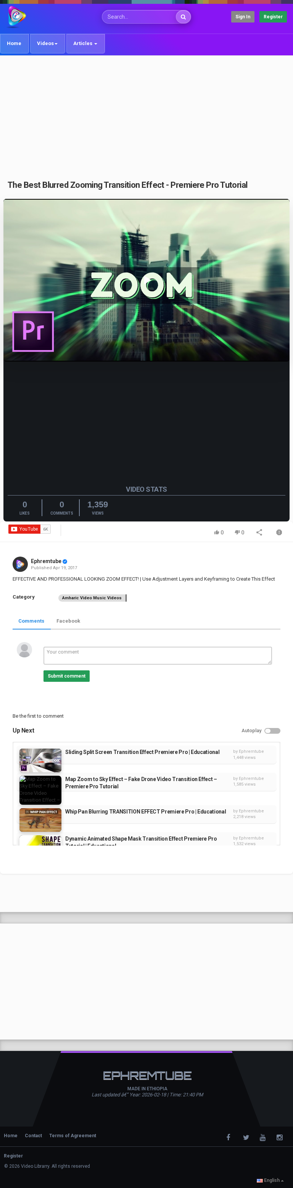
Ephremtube (46, 561)
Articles (83, 43)
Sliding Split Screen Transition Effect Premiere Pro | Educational (142, 752)
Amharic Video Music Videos (92, 598)
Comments (31, 621)
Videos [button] (45, 43)
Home (14, 43)
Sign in (242, 16)
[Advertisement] (146, 113)
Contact (33, 1135)
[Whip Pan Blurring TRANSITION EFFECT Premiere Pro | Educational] (40, 820)
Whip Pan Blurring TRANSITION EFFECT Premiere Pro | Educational (145, 812)
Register (273, 16)
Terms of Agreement (72, 1135)
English (272, 1180)
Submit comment (66, 676)
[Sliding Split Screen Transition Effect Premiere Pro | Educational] (40, 760)
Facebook (68, 621)
